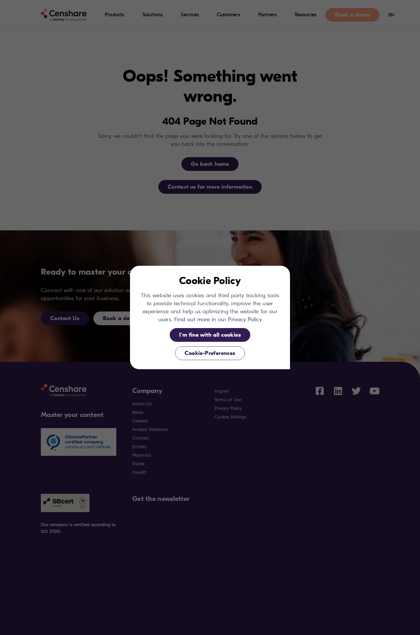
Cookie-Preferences (210, 353)
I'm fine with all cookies (210, 335)
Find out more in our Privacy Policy (218, 319)
